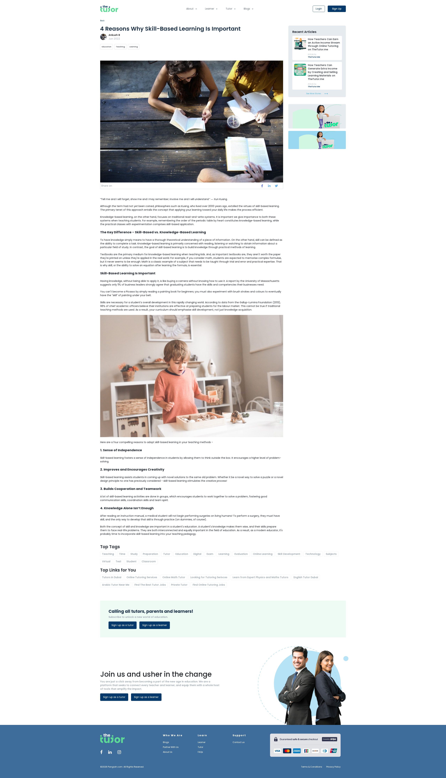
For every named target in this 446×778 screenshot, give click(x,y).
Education (106, 46)
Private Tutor (179, 585)
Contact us (239, 742)
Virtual (106, 561)
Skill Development (289, 554)
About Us (167, 751)
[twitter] (276, 185)
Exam (210, 554)
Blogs (247, 8)
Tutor (229, 8)
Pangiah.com (115, 766)
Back (102, 20)
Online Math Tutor (173, 577)
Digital (197, 554)
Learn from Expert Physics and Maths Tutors (260, 577)
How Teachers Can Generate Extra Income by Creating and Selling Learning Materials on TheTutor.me (322, 72)
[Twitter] (110, 753)
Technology (313, 554)
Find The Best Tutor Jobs (150, 585)
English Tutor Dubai (306, 577)
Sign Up (336, 8)
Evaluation (241, 554)
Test (118, 561)
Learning (133, 46)
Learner (209, 8)
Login (319, 8)
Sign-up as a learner (154, 625)
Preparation (150, 554)
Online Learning (262, 554)
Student (131, 561)
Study (134, 554)
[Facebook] (101, 753)
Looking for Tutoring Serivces (208, 577)
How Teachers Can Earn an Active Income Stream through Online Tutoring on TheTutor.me (324, 44)
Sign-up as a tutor (123, 625)
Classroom (149, 561)
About (190, 8)
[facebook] (262, 185)
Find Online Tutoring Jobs (209, 585)
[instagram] (119, 753)
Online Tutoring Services (141, 577)
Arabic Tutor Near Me (115, 585)
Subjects (331, 554)
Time (122, 554)
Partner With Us (171, 747)
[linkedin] (269, 185)
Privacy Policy (333, 767)
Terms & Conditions (311, 767)
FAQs (200, 751)
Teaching (120, 46)
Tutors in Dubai (111, 577)
